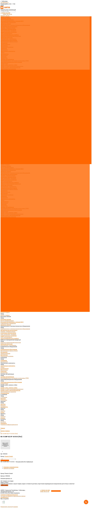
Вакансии (3, 74)
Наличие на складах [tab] (8, 468)
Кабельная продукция (6, 37)
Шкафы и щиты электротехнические (10, 67)
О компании (4, 147)
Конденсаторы (5, 54)
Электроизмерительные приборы (10, 34)
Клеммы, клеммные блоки (8, 28)
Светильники (4, 50)
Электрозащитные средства (8, 69)
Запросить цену (5, 460)
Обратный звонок (56, 491)
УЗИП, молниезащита (6, 33)
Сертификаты (4, 80)
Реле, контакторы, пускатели (8, 30)
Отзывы (3, 85)
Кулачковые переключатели (8, 29)
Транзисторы (4, 58)
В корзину (15, 506)
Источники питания (6, 18)
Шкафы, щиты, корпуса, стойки (9, 65)
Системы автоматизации (7, 59)
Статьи (2, 82)
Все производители (6, 71)
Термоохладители (5, 44)
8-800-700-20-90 (7, 14)
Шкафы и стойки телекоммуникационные (12, 66)
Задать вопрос (4, 485)
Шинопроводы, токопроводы (8, 39)
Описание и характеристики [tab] (10, 467)
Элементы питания (6, 24)
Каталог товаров (5, 92)
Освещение (4, 48)
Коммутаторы (4, 63)
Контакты (3, 160)
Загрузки (3, 151)
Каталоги (3, 78)
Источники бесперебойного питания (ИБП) (12, 21)
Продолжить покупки (6, 506)
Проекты (3, 158)
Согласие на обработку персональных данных (13, 496)
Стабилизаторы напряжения (8, 22)
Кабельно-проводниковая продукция (11, 36)
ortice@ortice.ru (4, 2)
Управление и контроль (7, 47)
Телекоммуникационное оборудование (11, 62)
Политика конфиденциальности (9, 89)
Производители (5, 145)
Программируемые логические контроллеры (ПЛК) (15, 60)
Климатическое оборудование (9, 40)
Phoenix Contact (9, 456)
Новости (3, 155)
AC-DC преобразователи (7, 19)
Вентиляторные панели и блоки (9, 41)
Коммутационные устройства (9, 32)
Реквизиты (4, 88)
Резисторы (4, 56)
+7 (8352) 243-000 (5, 13)
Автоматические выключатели (9, 26)
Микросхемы (4, 55)
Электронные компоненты (8, 51)
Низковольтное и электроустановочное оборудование (15, 25)
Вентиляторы (4, 45)
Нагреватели (4, 43)
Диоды (2, 52)
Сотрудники (4, 76)
